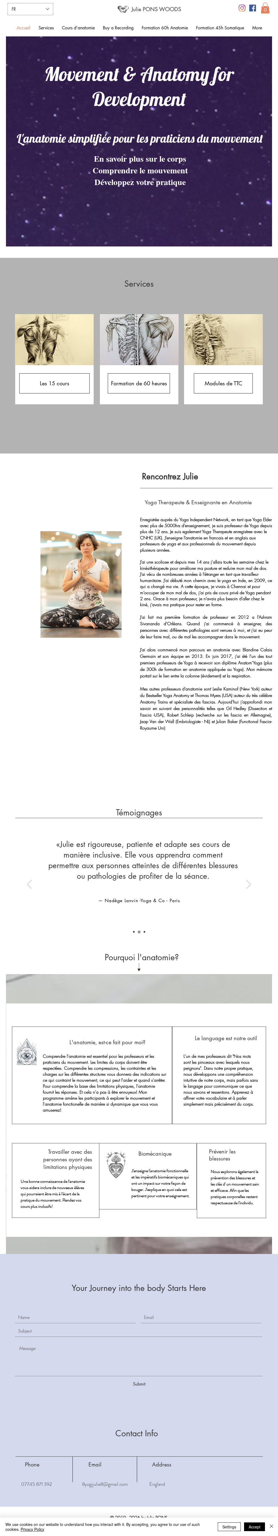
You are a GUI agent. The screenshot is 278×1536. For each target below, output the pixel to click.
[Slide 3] (144, 932)
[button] (265, 8)
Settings (229, 1526)
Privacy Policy (32, 1529)
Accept (254, 1526)
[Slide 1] (134, 932)
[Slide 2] (139, 932)
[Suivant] (249, 884)
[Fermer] (271, 1527)
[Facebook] (252, 8)
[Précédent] (29, 884)
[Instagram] (242, 8)
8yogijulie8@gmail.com (105, 1484)
